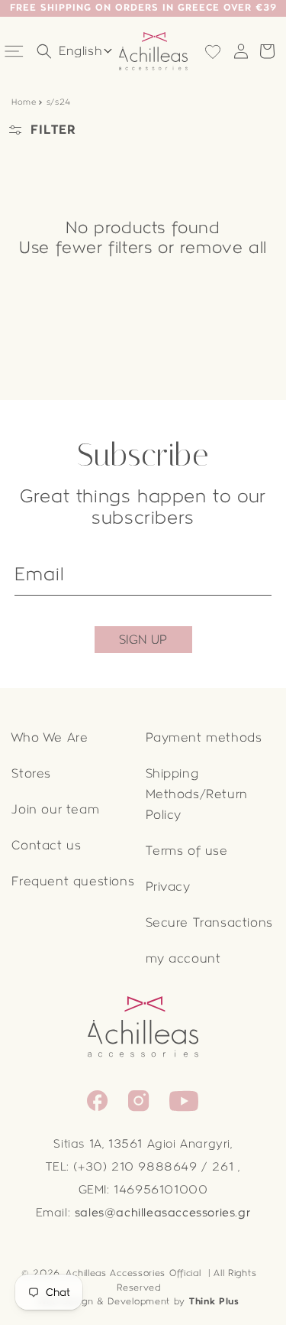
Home (23, 101)
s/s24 (57, 101)
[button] (15, 50)
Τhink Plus (214, 1301)
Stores (31, 773)
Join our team (55, 809)
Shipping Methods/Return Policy (197, 794)
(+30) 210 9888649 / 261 (153, 1167)
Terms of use (187, 850)
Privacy (168, 886)
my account (183, 958)
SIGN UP (143, 639)
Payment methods (204, 737)
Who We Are (49, 737)
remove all (223, 248)
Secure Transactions (209, 922)
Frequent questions (72, 881)
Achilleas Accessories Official (133, 1273)
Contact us (46, 845)
